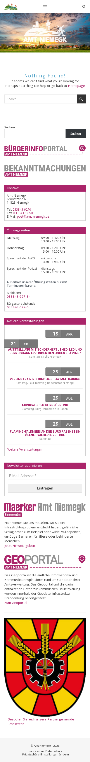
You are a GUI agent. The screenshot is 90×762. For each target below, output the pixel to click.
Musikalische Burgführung (45, 405)
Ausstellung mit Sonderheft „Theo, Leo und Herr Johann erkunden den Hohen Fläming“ (45, 351)
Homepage (76, 85)
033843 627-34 (19, 296)
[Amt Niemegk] (10, 6)
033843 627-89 (24, 213)
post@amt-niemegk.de (33, 216)
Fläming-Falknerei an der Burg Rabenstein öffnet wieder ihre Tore (45, 433)
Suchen (9, 127)
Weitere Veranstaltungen (24, 449)
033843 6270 (22, 209)
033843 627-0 (18, 307)
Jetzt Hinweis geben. (20, 545)
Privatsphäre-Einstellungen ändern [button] (45, 754)
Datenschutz (53, 751)
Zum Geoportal (15, 602)
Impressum (36, 751)
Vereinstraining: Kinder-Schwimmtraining (45, 379)
